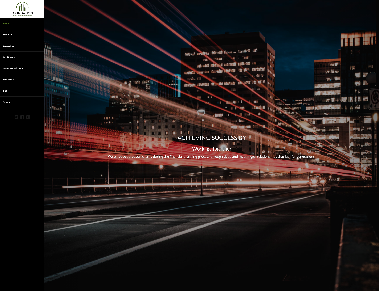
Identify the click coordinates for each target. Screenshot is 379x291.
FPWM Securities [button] (11, 68)
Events (6, 102)
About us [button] (7, 34)
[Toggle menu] (16, 79)
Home (5, 23)
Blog (4, 90)
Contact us (8, 45)
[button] (69, 145)
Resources (8, 79)
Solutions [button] (7, 57)
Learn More (211, 161)
